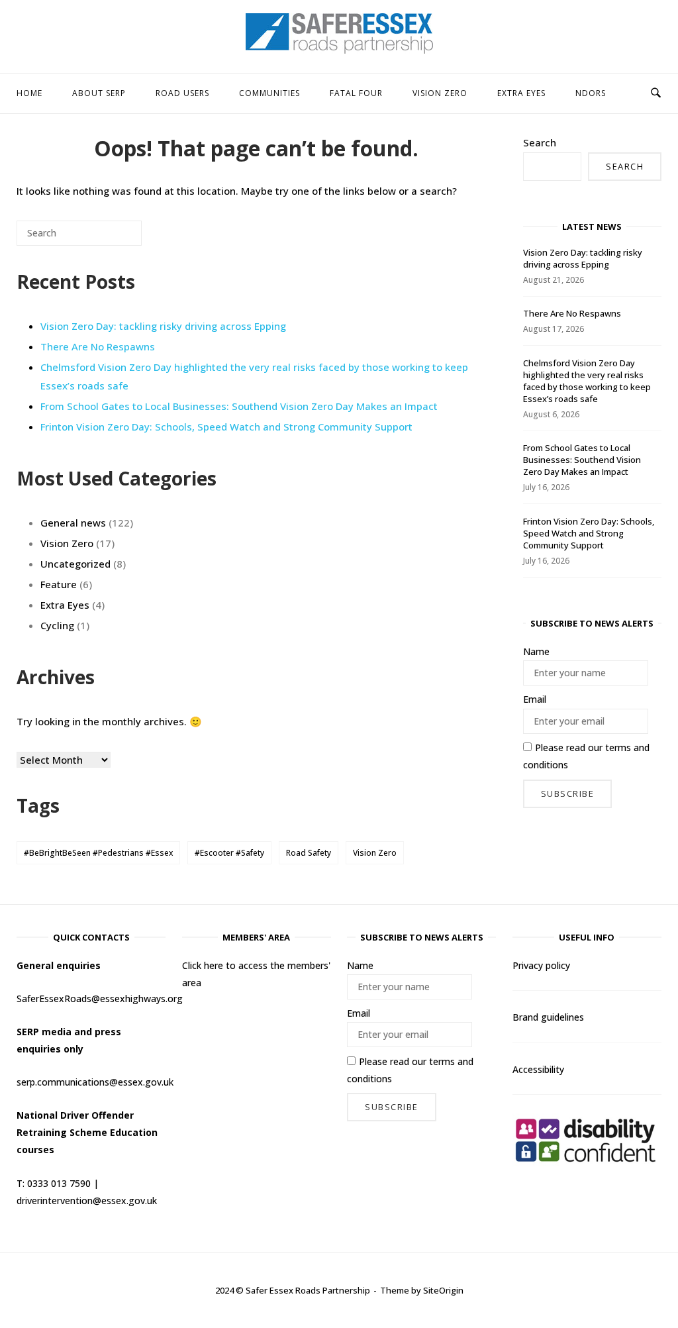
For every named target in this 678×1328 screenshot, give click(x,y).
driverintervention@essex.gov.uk (87, 1200)
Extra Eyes (521, 93)
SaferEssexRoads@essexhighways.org (100, 998)
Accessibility (538, 1069)
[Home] (339, 49)
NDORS (590, 93)
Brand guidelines (548, 1017)
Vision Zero (439, 93)
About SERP (99, 93)
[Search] (112, 238)
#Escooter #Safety (229, 852)
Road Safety (308, 852)
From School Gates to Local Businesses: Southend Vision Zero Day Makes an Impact (239, 406)
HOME (29, 93)
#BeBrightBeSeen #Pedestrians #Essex (98, 852)
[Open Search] (655, 93)
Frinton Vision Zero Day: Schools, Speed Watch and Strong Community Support (226, 426)
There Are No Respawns (97, 346)
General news (73, 522)
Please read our (586, 756)
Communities (269, 93)
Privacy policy (541, 965)
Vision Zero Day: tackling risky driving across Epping (163, 325)
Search (539, 142)
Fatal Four (356, 93)
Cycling (57, 625)
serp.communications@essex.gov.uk (95, 1082)
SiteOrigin (443, 1290)
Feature (58, 584)
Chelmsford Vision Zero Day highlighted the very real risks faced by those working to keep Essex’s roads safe (587, 381)
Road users (182, 93)
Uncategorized (75, 563)
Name (536, 651)
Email (534, 699)
